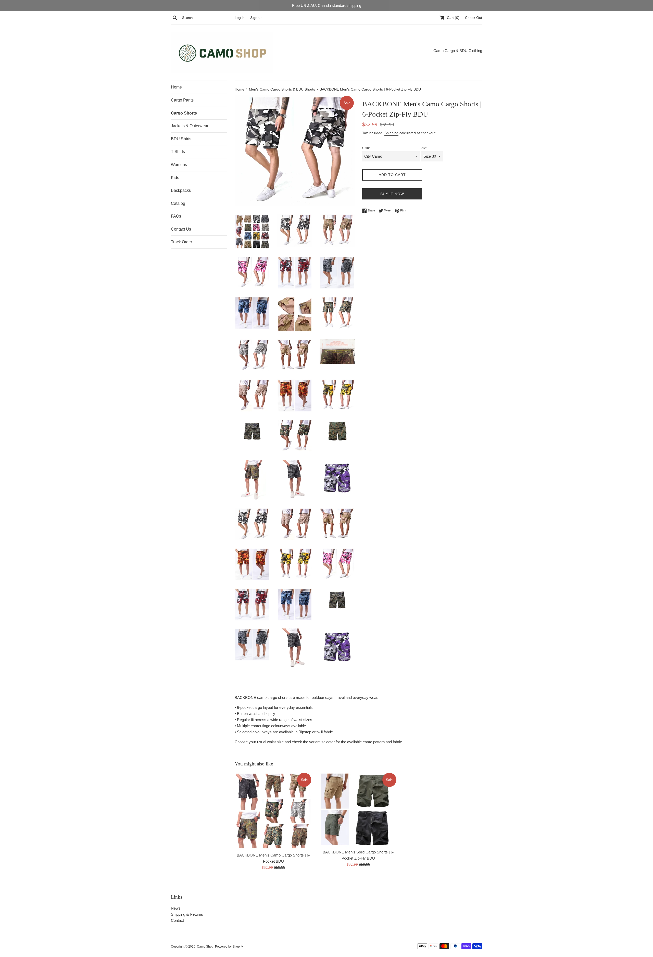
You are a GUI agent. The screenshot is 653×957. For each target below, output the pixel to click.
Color (366, 148)
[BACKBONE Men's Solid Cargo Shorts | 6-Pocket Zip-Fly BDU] (358, 809)
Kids (175, 177)
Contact (177, 920)
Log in (240, 18)
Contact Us (181, 229)
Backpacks (181, 190)
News (176, 908)
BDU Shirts (181, 139)
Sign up (256, 18)
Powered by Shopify (229, 946)
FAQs (176, 216)
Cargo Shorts (184, 113)
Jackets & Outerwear (189, 126)
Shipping (391, 133)
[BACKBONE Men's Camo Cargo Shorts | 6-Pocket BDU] (273, 810)
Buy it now (392, 194)
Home (176, 87)
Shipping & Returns (187, 914)
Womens (179, 164)
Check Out (473, 18)
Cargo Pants (182, 100)
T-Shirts (178, 151)
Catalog (178, 203)
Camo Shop (205, 946)
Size (424, 148)
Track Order (181, 242)
